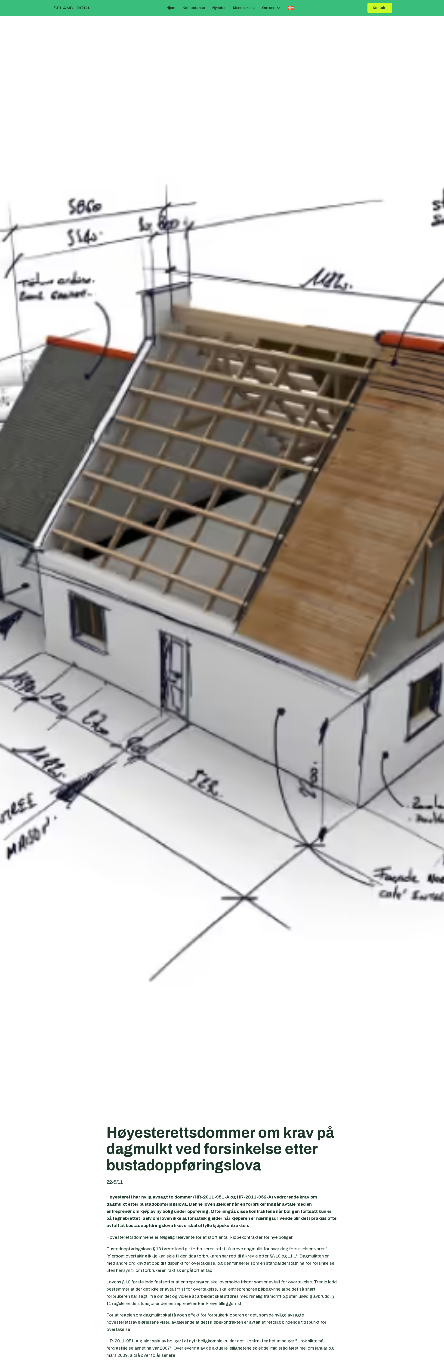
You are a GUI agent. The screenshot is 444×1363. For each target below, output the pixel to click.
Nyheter (219, 8)
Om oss (268, 8)
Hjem (170, 8)
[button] (271, 8)
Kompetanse (194, 8)
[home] (72, 8)
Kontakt (380, 8)
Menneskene (244, 8)
